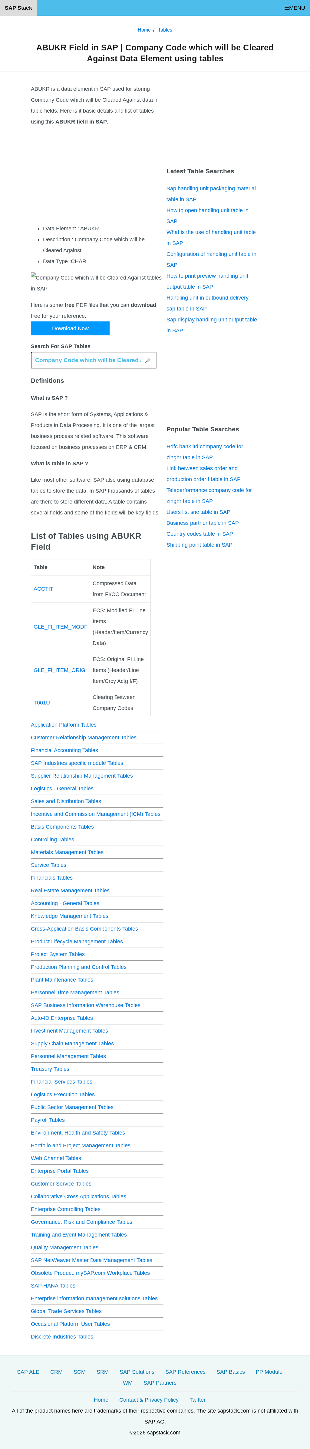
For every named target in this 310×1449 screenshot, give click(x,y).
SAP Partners (159, 1383)
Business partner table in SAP (203, 523)
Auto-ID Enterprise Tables (62, 1018)
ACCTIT (43, 589)
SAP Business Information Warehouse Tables (85, 1005)
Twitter (198, 1400)
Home (101, 1400)
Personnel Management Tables (68, 1056)
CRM (56, 1372)
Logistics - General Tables (62, 789)
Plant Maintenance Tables (62, 980)
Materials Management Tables (67, 852)
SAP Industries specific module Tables (77, 763)
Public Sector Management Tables (72, 1107)
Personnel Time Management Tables (75, 992)
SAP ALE (28, 1372)
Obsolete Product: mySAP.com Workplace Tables (90, 1273)
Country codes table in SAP (200, 534)
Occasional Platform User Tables (70, 1324)
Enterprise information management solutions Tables (94, 1298)
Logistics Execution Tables (63, 1094)
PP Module (269, 1372)
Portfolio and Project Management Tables (80, 1145)
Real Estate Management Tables (70, 890)
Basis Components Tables (62, 827)
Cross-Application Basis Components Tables (84, 929)
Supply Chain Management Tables (72, 1043)
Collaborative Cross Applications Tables (78, 1196)
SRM (103, 1372)
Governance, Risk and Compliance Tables (81, 1222)
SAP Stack (18, 8)
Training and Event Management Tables (79, 1235)
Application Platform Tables (64, 725)
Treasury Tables (50, 1069)
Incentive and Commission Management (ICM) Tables (95, 814)
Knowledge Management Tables (69, 916)
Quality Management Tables (64, 1247)
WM (128, 1383)
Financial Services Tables (61, 1082)
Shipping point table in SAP (199, 545)
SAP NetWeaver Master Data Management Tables (91, 1260)
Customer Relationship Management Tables (84, 738)
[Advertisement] (97, 175)
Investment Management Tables (69, 1031)
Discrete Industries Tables (62, 1337)
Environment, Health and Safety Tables (78, 1133)
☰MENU (294, 8)
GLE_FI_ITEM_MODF (60, 627)
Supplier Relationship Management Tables (82, 776)
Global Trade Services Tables (66, 1311)
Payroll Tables (48, 1120)
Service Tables (48, 865)
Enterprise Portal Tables (60, 1171)
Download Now (70, 328)
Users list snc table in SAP (198, 512)
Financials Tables (52, 878)
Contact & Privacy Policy (149, 1400)
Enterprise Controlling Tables (66, 1209)
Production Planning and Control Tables (79, 967)
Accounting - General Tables (65, 903)
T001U (42, 703)
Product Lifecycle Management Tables (77, 941)
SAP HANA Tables (53, 1286)
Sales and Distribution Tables (66, 801)
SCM (80, 1372)
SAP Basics (230, 1372)
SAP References (185, 1372)
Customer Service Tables (61, 1184)
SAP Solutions (137, 1372)
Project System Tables (58, 954)
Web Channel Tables (56, 1158)
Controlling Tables (52, 839)
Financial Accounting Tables (64, 750)
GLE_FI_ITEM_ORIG (59, 670)
